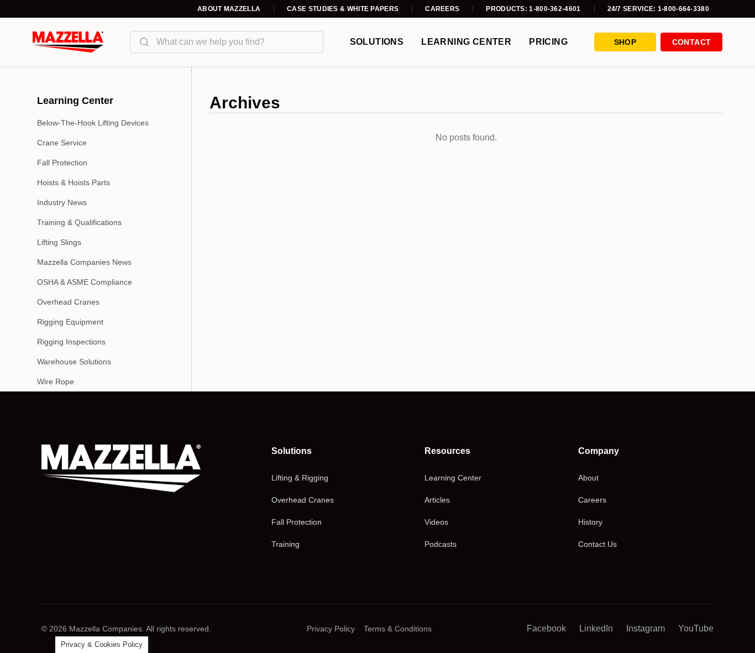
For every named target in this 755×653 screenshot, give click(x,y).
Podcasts (440, 544)
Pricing (548, 41)
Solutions (377, 41)
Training (285, 544)
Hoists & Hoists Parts (73, 182)
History (590, 522)
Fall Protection (62, 162)
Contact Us (597, 544)
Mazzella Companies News (84, 262)
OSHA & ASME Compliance (84, 282)
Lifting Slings (59, 242)
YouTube (696, 628)
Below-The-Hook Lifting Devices (93, 122)
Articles (437, 499)
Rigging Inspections (71, 341)
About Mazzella (228, 9)
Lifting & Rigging (299, 477)
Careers (442, 9)
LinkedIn (596, 628)
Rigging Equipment (70, 321)
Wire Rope (55, 381)
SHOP (625, 42)
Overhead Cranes (68, 301)
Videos (436, 522)
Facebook (546, 628)
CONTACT (691, 42)
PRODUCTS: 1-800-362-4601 (533, 9)
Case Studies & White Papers (343, 9)
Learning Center (466, 41)
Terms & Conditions (398, 628)
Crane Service (62, 142)
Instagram (645, 628)
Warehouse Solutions (74, 361)
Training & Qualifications (79, 222)
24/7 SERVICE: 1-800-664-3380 (658, 9)
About (588, 477)
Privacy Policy (331, 628)
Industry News (62, 202)
